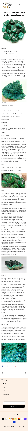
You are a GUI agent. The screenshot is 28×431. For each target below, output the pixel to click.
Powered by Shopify (20, 426)
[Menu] (25, 4)
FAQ (4, 387)
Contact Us (6, 394)
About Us (5, 383)
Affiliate (5, 391)
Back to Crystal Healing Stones (15, 373)
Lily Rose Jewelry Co (11, 426)
